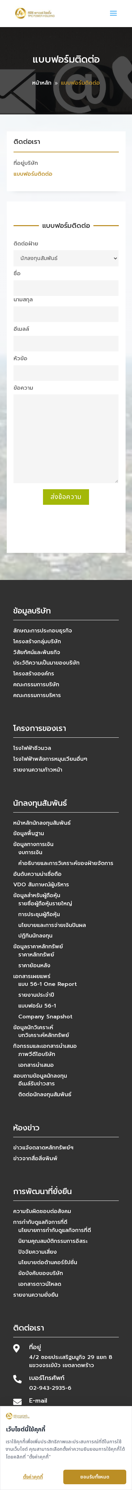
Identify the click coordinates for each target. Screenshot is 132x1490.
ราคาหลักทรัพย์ (36, 955)
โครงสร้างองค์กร (33, 674)
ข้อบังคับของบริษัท (40, 1273)
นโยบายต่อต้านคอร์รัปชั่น (47, 1262)
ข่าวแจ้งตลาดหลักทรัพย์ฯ (43, 1148)
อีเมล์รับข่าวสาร (36, 1084)
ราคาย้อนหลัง (34, 966)
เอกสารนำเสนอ (36, 1065)
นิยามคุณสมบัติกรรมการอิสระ (53, 1241)
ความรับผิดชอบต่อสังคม (42, 1211)
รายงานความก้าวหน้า (37, 770)
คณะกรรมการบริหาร (37, 695)
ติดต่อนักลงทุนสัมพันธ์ (44, 1094)
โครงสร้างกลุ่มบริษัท (37, 642)
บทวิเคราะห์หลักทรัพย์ (43, 1035)
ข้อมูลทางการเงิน (33, 844)
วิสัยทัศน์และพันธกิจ (36, 652)
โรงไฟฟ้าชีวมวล (32, 748)
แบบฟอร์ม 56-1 (37, 1006)
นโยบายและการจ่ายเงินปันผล (52, 925)
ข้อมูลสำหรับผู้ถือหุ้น (36, 895)
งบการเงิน (30, 852)
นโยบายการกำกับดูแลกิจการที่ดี (54, 1230)
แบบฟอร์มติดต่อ (33, 174)
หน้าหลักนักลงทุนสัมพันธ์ (42, 823)
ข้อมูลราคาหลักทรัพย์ (38, 947)
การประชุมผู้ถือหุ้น (39, 914)
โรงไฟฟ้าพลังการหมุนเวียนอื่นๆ (50, 759)
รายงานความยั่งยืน (35, 1295)
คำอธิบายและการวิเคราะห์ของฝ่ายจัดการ (65, 863)
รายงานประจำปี (36, 995)
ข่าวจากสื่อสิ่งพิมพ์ (35, 1158)
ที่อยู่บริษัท (26, 163)
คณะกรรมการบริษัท (36, 685)
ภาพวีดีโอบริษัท (36, 1054)
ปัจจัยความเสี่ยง (37, 1252)
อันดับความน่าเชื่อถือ (37, 874)
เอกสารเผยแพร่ (31, 976)
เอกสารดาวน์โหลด (39, 1284)
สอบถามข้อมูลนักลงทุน (40, 1076)
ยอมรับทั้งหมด (94, 1477)
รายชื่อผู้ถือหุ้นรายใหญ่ (45, 904)
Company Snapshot (45, 1017)
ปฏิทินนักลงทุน (35, 936)
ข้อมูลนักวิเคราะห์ (33, 1027)
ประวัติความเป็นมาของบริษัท (46, 663)
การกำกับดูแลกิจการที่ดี (40, 1222)
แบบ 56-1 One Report (47, 984)
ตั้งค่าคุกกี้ (33, 1477)
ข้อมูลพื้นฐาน (28, 833)
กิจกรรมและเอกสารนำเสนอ (45, 1046)
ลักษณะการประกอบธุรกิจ (42, 631)
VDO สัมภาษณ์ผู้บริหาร (41, 885)
